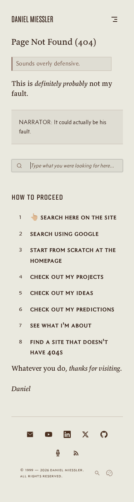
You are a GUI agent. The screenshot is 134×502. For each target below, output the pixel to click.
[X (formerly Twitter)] (85, 434)
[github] (104, 434)
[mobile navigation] (114, 19)
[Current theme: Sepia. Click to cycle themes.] (109, 473)
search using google (64, 233)
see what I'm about (60, 325)
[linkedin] (67, 434)
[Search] (97, 473)
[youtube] (48, 434)
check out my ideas (61, 292)
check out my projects (67, 276)
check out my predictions (72, 309)
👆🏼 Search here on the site (73, 217)
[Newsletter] (30, 434)
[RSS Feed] (76, 453)
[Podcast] (57, 453)
